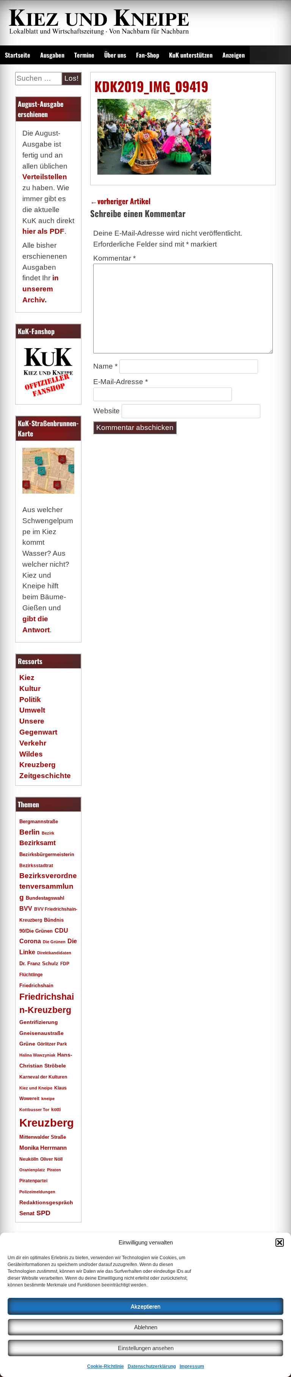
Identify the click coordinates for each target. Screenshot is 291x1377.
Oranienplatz (32, 1170)
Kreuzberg (46, 1122)
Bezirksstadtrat (36, 865)
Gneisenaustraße (41, 1033)
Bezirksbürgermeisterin (46, 854)
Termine (84, 54)
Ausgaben (52, 54)
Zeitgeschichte (45, 776)
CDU (61, 930)
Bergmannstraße (38, 821)
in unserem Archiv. (40, 289)
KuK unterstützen (191, 54)
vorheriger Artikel (120, 200)
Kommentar (114, 258)
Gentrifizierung (38, 1022)
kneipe (48, 1098)
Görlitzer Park (52, 1044)
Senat (26, 1213)
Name (105, 366)
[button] (279, 1242)
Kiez (26, 677)
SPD (43, 1213)
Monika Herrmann (43, 1147)
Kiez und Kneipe (35, 1088)
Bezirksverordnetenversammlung (48, 887)
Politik (30, 699)
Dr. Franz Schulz (38, 963)
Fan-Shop (147, 54)
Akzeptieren (145, 1306)
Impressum (192, 1366)
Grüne (27, 1044)
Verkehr (32, 743)
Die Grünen (54, 941)
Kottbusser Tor (34, 1109)
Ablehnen (145, 1327)
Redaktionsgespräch (46, 1202)
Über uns (115, 54)
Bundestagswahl (45, 898)
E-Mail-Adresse (120, 382)
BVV (25, 908)
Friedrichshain (36, 985)
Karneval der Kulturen (43, 1076)
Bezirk (48, 833)
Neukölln (28, 1159)
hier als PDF (43, 231)
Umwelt (32, 710)
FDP (64, 963)
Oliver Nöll (51, 1159)
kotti (56, 1109)
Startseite (17, 54)
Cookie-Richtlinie (105, 1366)
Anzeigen (233, 54)
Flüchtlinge (31, 974)
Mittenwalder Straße (42, 1137)
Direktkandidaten (54, 952)
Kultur (30, 688)
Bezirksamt (37, 843)
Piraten (54, 1170)
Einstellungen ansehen (146, 1348)
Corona (30, 941)
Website (106, 411)
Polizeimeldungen (37, 1191)
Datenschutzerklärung (152, 1366)
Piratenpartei (33, 1180)
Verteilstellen (44, 177)
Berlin (29, 832)
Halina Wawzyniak (37, 1055)
